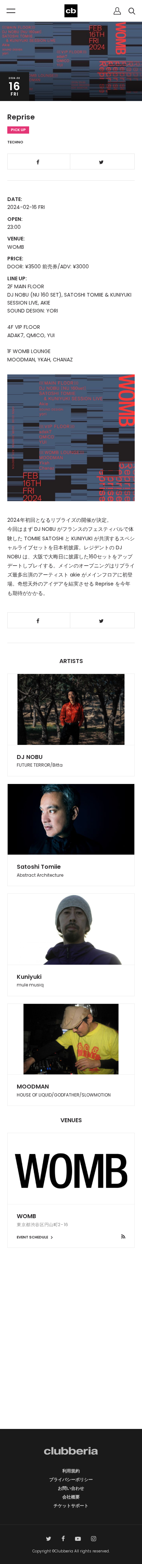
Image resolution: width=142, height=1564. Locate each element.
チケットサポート (71, 1505)
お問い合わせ (71, 1488)
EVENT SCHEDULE (33, 1237)
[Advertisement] (71, 1351)
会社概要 (71, 1497)
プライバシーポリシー (71, 1479)
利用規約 (71, 1471)
